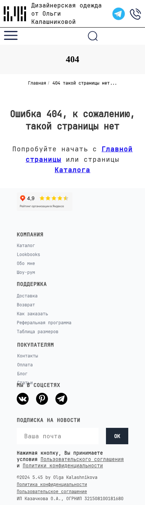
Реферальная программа (44, 323)
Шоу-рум (26, 272)
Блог (22, 374)
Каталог (26, 246)
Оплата (25, 365)
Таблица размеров (37, 332)
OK (117, 436)
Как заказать (32, 314)
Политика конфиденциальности (52, 484)
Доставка (27, 296)
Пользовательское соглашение (52, 492)
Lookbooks (28, 255)
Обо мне (26, 263)
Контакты (27, 356)
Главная (37, 83)
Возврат (26, 305)
